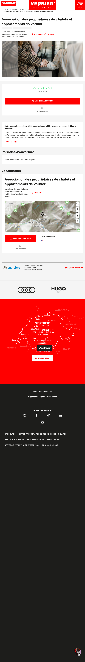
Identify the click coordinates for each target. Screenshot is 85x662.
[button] (42, 59)
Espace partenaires (14, 439)
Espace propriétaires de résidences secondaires (42, 434)
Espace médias (53, 439)
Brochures (10, 434)
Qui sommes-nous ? (50, 445)
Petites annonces (35, 439)
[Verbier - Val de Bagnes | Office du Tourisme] (42, 5)
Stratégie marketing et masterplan (22, 445)
